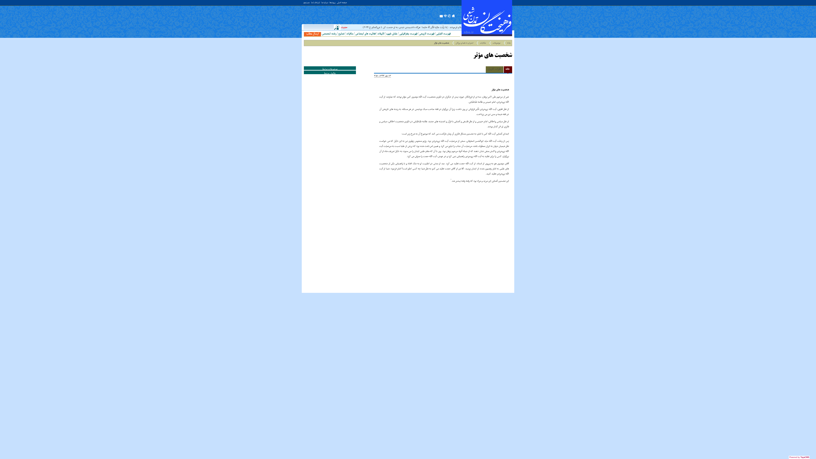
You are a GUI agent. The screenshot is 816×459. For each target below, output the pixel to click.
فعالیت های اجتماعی (365, 34)
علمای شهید (392, 34)
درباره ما (324, 3)
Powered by (799, 457)
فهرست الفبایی (443, 34)
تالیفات (380, 34)
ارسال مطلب (312, 34)
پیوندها (332, 3)
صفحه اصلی (342, 3)
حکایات (350, 34)
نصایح (341, 34)
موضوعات (496, 43)
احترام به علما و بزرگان (464, 43)
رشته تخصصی (329, 34)
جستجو (306, 3)
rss (445, 17)
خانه (509, 43)
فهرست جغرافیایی (408, 34)
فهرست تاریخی (426, 34)
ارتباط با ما (315, 3)
